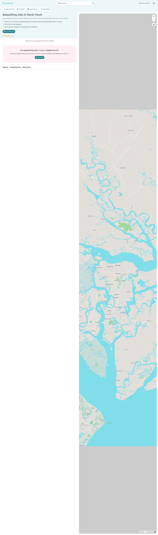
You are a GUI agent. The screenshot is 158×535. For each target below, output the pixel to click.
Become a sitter (144, 3)
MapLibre (142, 532)
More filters (46, 9)
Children (22, 9)
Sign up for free (9, 31)
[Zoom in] (153, 16)
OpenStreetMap (150, 532)
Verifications (33, 9)
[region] (118, 273)
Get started (39, 57)
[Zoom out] (153, 19)
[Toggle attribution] (155, 532)
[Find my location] (153, 24)
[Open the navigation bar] (153, 3)
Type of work (9, 9)
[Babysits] (8, 3)
